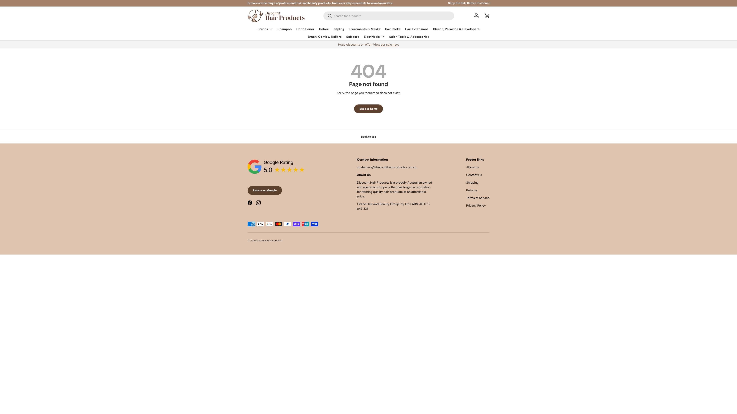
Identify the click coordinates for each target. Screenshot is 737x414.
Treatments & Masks (364, 29)
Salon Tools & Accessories (409, 37)
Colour (324, 29)
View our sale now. (386, 45)
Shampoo (285, 29)
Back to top (368, 136)
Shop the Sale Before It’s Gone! (468, 3)
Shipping (472, 183)
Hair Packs (393, 29)
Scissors (352, 37)
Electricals (372, 37)
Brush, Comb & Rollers (325, 37)
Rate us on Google (265, 190)
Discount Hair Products (269, 240)
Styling (339, 29)
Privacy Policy (476, 206)
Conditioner (305, 29)
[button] (487, 16)
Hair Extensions (417, 29)
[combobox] (388, 16)
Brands (263, 29)
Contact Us (474, 175)
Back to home (368, 108)
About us (472, 167)
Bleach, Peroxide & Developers (456, 29)
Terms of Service (477, 198)
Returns (471, 190)
